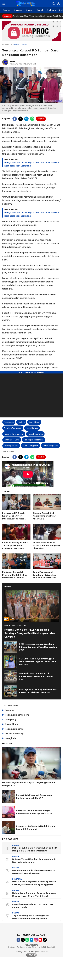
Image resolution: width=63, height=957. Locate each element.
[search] (53, 4)
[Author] (5, 62)
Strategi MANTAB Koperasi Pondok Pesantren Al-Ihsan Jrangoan (38, 691)
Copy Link (41, 118)
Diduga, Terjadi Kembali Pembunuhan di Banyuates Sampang (34, 860)
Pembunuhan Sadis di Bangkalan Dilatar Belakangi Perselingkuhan (34, 871)
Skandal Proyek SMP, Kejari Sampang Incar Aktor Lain (44, 516)
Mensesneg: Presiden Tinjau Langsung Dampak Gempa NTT (29, 784)
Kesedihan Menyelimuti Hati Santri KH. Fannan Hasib (32, 905)
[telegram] (26, 119)
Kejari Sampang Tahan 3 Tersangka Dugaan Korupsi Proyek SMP (15, 545)
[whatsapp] (32, 119)
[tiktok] (45, 940)
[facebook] (14, 119)
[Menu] (4, 4)
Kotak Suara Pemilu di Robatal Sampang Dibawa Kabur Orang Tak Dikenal (34, 894)
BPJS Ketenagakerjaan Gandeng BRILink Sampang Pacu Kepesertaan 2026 (38, 647)
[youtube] (40, 940)
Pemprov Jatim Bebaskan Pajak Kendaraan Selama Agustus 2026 (34, 812)
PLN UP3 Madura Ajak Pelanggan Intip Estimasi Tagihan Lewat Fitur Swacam (37, 662)
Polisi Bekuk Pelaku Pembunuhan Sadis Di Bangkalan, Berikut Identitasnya (34, 849)
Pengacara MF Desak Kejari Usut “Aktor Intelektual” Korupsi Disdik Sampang (13, 517)
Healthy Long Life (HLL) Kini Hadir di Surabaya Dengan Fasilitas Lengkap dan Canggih (29, 633)
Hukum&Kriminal (20, 45)
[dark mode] (59, 4)
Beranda (5, 45)
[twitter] (20, 119)
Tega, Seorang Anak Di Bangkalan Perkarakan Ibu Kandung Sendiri (30, 917)
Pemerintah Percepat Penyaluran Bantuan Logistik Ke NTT (34, 796)
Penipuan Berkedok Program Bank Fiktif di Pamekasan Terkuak (14, 575)
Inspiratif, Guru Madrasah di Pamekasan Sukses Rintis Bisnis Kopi (36, 676)
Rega (12, 61)
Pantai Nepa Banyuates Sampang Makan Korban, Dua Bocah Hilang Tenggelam (34, 883)
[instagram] (36, 940)
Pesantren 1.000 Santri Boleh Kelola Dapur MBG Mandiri (35, 827)
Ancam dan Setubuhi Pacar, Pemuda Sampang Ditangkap (46, 545)
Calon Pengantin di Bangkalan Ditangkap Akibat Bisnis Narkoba (45, 575)
